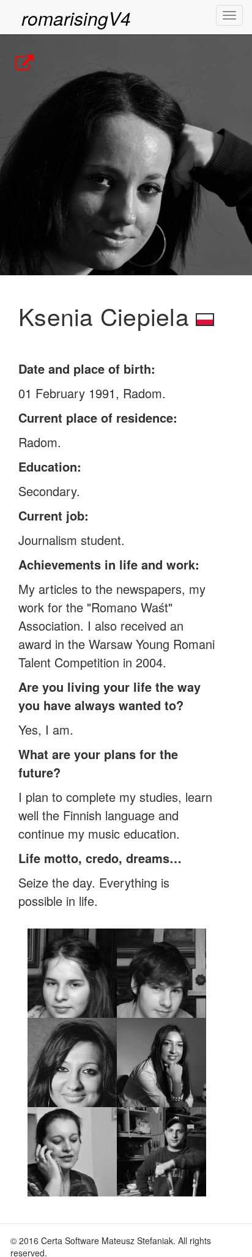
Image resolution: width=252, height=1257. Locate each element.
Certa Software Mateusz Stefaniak (107, 1240)
